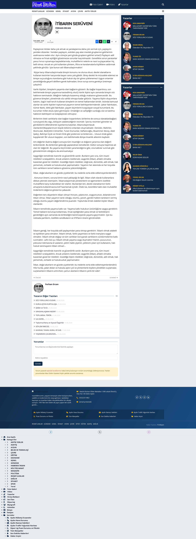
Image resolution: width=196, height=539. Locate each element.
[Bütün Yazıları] (117, 296)
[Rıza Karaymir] (127, 25)
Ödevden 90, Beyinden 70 (143, 47)
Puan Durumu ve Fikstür (44, 416)
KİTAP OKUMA (138, 69)
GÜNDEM (50, 11)
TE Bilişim (160, 425)
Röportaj (11, 502)
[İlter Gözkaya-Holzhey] (127, 76)
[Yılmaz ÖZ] (127, 57)
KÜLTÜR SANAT (17, 468)
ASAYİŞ (89, 424)
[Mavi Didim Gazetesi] (44, 4)
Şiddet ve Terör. (42, 308)
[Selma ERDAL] (127, 46)
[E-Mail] (57, 32)
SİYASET (66, 11)
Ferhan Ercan (63, 28)
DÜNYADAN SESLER (141, 157)
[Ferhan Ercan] (43, 27)
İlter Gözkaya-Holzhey (142, 75)
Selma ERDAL (138, 45)
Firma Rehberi (13, 497)
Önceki (38, 278)
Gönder (38, 363)
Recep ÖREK (137, 155)
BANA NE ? (137, 78)
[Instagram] (144, 397)
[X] (140, 397)
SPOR (78, 424)
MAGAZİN (14, 471)
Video (112, 4)
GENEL (58, 11)
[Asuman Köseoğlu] (127, 167)
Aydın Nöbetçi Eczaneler (44, 412)
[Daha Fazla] (108, 41)
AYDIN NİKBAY (138, 67)
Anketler (11, 507)
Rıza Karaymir (139, 23)
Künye (9, 510)
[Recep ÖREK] (127, 156)
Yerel (12, 486)
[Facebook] (137, 397)
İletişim (10, 512)
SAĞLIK (95, 424)
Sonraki (113, 278)
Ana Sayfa (11, 437)
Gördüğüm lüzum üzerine (143, 180)
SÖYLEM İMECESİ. (43, 326)
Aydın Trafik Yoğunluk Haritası (144, 412)
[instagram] (149, 432)
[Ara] (163, 4)
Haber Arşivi (138, 416)
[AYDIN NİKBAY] (127, 68)
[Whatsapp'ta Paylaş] (104, 41)
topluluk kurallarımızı (54, 371)
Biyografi (11, 505)
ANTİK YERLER (90, 11)
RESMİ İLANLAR (38, 11)
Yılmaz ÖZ (137, 56)
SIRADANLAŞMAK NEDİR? (46, 311)
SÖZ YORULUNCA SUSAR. (46, 300)
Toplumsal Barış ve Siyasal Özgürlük (50, 322)
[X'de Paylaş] (100, 41)
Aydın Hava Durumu (76, 412)
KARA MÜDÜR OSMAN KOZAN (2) (146, 59)
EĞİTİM (83, 424)
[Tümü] (161, 18)
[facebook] (50, 432)
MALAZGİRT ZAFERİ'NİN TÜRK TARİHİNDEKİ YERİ (145, 27)
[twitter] (100, 432)
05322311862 (84, 398)
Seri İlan (10, 499)
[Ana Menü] (163, 11)
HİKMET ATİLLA (138, 186)
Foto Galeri (97, 4)
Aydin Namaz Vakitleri (109, 412)
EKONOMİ (14, 458)
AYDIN (73, 11)
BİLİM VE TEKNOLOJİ (19, 450)
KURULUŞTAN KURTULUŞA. (47, 304)
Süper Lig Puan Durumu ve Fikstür (25, 528)
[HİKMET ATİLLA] (127, 188)
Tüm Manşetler (74, 416)
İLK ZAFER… (40, 319)
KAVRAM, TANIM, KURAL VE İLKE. (49, 330)
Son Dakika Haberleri (108, 416)
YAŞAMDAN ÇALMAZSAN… (46, 334)
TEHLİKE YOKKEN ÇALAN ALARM (146, 169)
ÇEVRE (80, 11)
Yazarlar (124, 4)
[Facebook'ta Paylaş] (97, 41)
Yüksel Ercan (138, 177)
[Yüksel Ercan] (127, 178)
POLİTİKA (14, 473)
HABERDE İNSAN (17, 465)
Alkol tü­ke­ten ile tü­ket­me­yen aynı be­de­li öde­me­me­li (146, 189)
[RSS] (148, 397)
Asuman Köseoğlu (140, 166)
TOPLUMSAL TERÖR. (44, 315)
